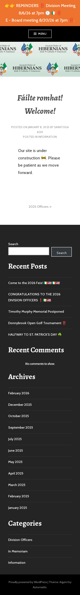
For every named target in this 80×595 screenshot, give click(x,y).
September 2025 (20, 427)
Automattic (40, 587)
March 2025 (16, 485)
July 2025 (15, 439)
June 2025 (15, 450)
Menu (42, 34)
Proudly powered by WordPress (28, 582)
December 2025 (20, 405)
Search (13, 244)
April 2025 (15, 473)
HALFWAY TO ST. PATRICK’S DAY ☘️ (35, 334)
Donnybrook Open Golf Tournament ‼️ (37, 323)
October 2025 (18, 416)
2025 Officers (38, 207)
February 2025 (18, 496)
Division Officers (20, 540)
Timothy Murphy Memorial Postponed (36, 311)
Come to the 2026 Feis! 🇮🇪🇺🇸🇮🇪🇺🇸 (34, 283)
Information (47, 136)
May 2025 (15, 462)
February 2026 (18, 393)
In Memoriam (17, 551)
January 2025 (17, 508)
